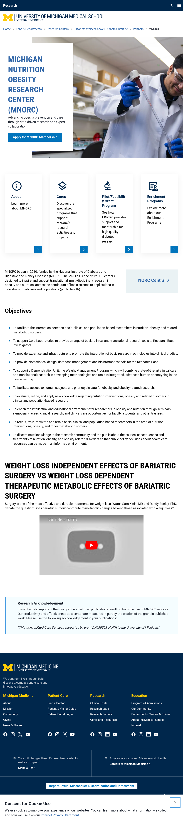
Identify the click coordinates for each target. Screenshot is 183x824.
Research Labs (99, 708)
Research (97, 695)
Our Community (141, 708)
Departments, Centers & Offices (150, 714)
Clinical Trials (98, 703)
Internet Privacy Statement (60, 815)
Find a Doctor (56, 703)
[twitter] (20, 734)
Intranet (136, 725)
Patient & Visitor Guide (62, 708)
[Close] (175, 802)
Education (139, 695)
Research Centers (101, 714)
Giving (7, 719)
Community (10, 714)
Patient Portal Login (60, 714)
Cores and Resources (103, 719)
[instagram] (13, 734)
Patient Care (58, 695)
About (7, 703)
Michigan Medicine (18, 695)
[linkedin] (107, 734)
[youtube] (28, 734)
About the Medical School (147, 719)
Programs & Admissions (146, 703)
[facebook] (5, 734)
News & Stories (12, 725)
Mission (8, 708)
